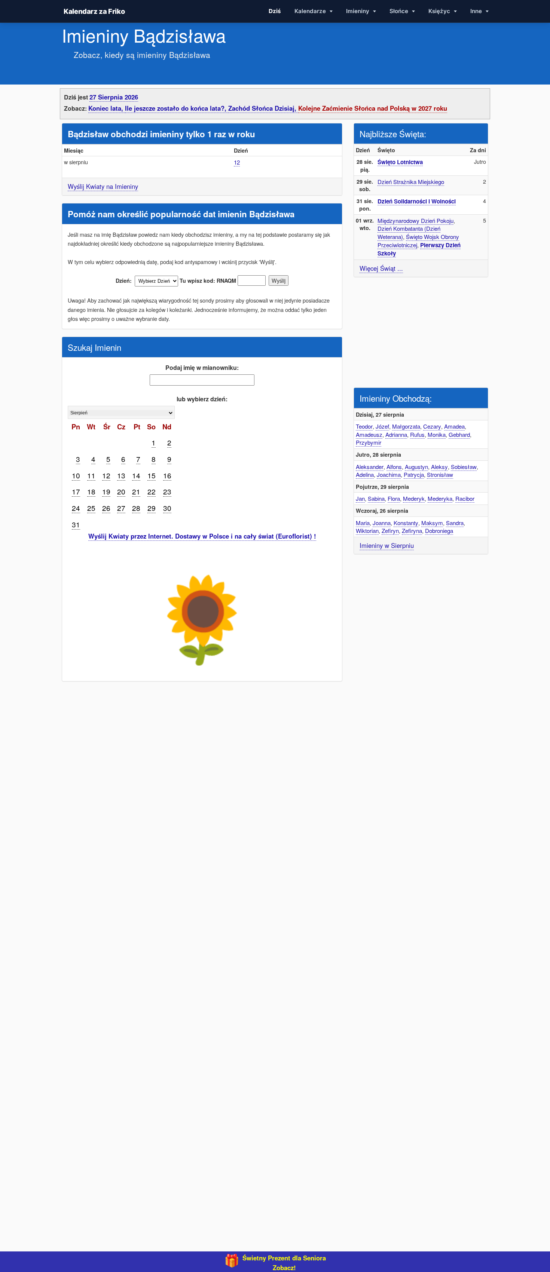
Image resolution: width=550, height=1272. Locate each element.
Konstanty (406, 523)
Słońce (399, 11)
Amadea (454, 426)
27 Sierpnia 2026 (113, 96)
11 (91, 475)
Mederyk (414, 498)
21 (136, 491)
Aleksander (370, 467)
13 (121, 475)
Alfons (394, 467)
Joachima (389, 474)
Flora (394, 498)
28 (136, 508)
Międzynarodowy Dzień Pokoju (415, 220)
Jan (360, 498)
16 (167, 475)
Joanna (382, 523)
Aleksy (439, 467)
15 (151, 475)
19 (106, 491)
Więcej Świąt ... (381, 268)
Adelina (365, 474)
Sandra (455, 523)
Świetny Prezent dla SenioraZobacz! (284, 1262)
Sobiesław (464, 467)
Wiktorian (367, 530)
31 (76, 524)
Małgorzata (406, 426)
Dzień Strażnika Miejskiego (411, 182)
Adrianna (396, 434)
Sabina (376, 498)
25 (91, 508)
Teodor (364, 426)
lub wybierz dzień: (202, 399)
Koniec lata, (106, 108)
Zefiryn (390, 530)
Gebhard (459, 434)
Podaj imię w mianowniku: (202, 367)
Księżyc (440, 11)
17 (76, 491)
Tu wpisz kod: (197, 280)
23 (167, 491)
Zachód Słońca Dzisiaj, (263, 108)
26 (106, 508)
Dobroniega (439, 530)
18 (91, 491)
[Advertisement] (420, 331)
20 (121, 491)
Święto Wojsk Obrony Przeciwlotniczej (418, 241)
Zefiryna (412, 530)
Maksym (432, 523)
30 (167, 508)
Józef (382, 426)
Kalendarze (310, 11)
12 (237, 162)
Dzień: (124, 280)
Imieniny (358, 11)
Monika (437, 434)
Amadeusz (369, 434)
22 (151, 491)
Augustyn (416, 467)
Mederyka (440, 498)
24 (76, 508)
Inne (476, 11)
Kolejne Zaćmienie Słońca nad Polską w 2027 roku (372, 108)
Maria (363, 523)
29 (151, 508)
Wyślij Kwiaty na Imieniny (103, 186)
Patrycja (414, 474)
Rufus (417, 434)
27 (121, 508)
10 (76, 475)
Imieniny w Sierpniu (387, 545)
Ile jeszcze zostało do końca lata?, (176, 108)
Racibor (464, 498)
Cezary (432, 426)
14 (136, 475)
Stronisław (440, 474)
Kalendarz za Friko (94, 11)
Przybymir (368, 442)
